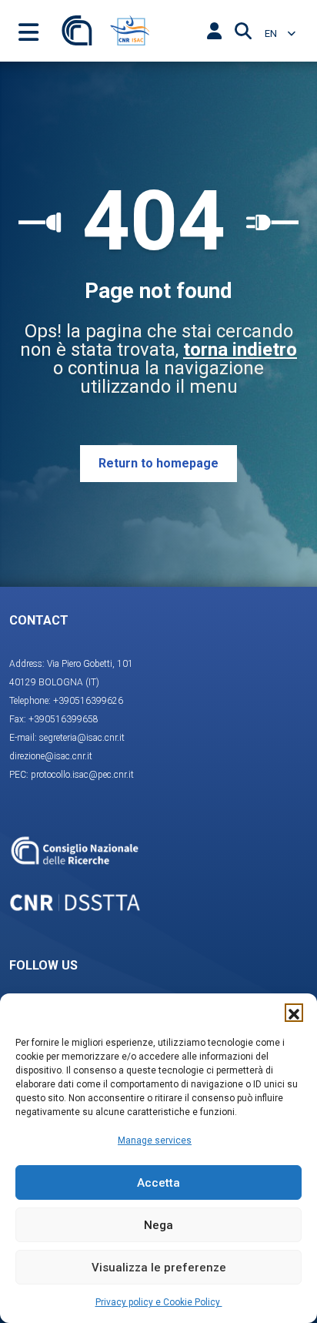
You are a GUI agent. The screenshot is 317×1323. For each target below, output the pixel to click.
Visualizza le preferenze (159, 1267)
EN (272, 33)
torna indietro (240, 349)
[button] (294, 1012)
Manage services (155, 1140)
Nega (158, 1225)
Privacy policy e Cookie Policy (158, 1302)
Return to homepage (158, 463)
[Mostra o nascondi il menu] (28, 30)
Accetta (158, 1183)
